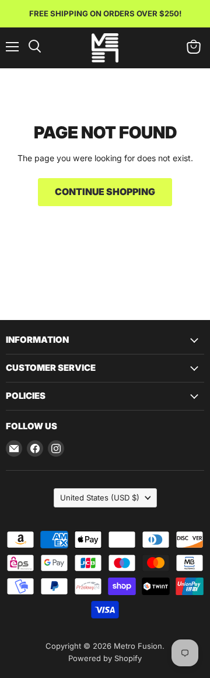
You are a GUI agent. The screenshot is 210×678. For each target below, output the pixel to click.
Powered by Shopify (105, 658)
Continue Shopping (105, 191)
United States (99, 497)
